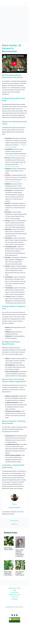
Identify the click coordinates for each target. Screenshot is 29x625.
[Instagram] (17, 615)
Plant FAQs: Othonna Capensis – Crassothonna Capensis (19, 553)
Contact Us (14, 597)
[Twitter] (14, 615)
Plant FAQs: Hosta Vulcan (8, 548)
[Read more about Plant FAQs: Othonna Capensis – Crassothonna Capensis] (20, 542)
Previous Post (14, 520)
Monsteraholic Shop (14, 588)
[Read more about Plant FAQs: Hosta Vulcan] (9, 541)
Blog (14, 590)
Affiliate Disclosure (14, 594)
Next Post (14, 524)
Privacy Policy (14, 592)
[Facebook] (12, 615)
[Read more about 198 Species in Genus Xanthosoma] (20, 565)
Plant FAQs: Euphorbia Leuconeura (8, 573)
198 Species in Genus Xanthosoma (19, 573)
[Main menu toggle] (26, 3)
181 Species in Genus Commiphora (16, 155)
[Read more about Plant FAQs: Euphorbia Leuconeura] (9, 565)
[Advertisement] (14, 21)
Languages (14, 599)
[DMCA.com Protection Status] (14, 619)
